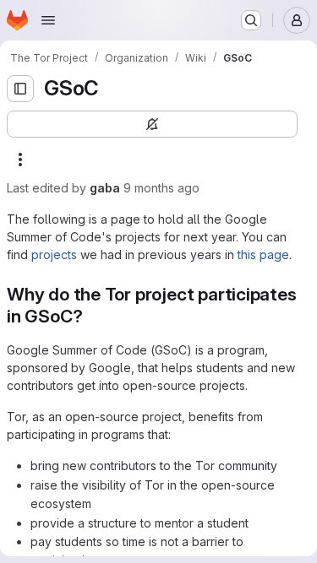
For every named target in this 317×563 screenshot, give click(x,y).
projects (54, 254)
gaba (105, 188)
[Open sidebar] (20, 88)
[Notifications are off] (152, 124)
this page (263, 254)
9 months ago (161, 188)
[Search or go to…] (251, 20)
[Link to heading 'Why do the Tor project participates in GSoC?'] (91, 316)
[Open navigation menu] (48, 20)
